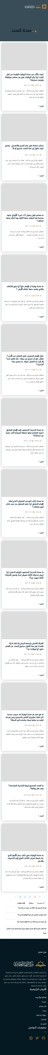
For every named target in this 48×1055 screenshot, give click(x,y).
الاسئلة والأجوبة (40, 997)
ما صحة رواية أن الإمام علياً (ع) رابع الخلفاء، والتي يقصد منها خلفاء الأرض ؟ (25, 288)
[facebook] (43, 1038)
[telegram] (31, 1038)
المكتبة (43, 1019)
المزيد (41, 106)
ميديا (44, 1010)
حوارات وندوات (41, 1015)
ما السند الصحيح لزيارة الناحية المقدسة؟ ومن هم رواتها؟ (26, 787)
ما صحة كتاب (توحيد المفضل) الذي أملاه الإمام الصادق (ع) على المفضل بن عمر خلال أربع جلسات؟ (25, 504)
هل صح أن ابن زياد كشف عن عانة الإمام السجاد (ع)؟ (31, 922)
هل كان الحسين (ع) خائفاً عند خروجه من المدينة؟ (32, 908)
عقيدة (44, 1002)
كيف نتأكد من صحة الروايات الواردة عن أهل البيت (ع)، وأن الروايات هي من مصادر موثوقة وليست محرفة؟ (24, 77)
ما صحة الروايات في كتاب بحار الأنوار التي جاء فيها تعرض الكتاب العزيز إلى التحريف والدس (26, 858)
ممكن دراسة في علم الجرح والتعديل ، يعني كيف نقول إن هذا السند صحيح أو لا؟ (24, 147)
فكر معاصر (42, 1006)
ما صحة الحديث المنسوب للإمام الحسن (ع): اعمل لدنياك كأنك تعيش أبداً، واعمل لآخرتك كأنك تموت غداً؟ (24, 575)
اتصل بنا (43, 1024)
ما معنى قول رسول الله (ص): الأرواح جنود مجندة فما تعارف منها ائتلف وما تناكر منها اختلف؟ (25, 218)
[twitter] (37, 1038)
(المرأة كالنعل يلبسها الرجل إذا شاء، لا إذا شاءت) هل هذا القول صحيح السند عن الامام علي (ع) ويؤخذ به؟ (24, 646)
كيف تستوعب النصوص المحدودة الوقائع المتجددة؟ (32, 915)
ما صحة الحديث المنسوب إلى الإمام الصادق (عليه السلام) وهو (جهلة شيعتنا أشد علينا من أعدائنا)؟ (25, 433)
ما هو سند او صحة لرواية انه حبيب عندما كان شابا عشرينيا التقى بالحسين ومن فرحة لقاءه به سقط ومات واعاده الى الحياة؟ (25, 717)
